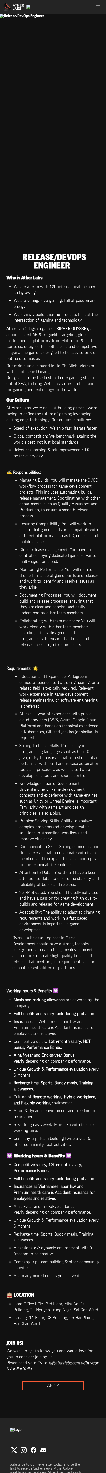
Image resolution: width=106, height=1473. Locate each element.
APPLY (53, 1385)
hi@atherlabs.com (64, 1363)
